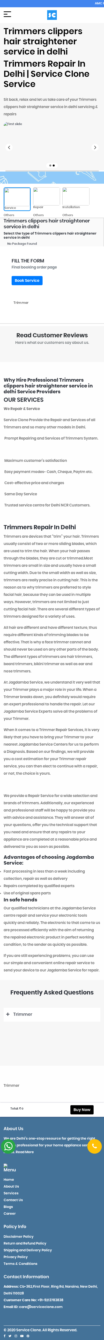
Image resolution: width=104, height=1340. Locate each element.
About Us (11, 1186)
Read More (25, 1152)
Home (9, 1180)
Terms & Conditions (20, 1264)
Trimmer (22, 1014)
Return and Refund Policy (25, 1243)
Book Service (27, 281)
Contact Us (13, 1200)
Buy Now (82, 1110)
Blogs (8, 1207)
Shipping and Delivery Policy (28, 1250)
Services (11, 1193)
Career (10, 1213)
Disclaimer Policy (19, 1236)
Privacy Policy (16, 1257)
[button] (9, 147)
